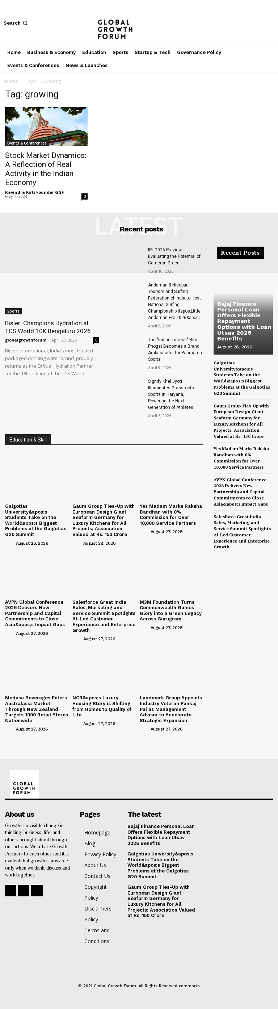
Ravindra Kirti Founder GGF (34, 192)
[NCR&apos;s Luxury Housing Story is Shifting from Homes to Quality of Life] (104, 668)
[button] (16, 23)
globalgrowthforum (25, 340)
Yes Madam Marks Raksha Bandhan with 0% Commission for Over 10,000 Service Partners (171, 514)
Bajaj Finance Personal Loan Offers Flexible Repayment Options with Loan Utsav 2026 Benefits (244, 321)
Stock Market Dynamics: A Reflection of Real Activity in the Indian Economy (45, 169)
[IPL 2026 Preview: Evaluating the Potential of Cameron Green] (125, 258)
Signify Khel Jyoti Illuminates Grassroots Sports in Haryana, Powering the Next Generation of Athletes (171, 394)
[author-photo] (9, 543)
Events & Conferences (27, 143)
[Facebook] (248, 23)
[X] (270, 23)
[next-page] (229, 559)
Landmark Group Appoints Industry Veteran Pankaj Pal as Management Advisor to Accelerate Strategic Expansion (171, 709)
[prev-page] (218, 559)
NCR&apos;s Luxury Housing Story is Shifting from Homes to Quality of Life (101, 706)
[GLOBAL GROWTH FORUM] (139, 23)
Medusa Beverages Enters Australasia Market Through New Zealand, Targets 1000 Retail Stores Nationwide (36, 709)
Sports (13, 311)
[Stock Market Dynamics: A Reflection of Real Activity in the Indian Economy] (46, 126)
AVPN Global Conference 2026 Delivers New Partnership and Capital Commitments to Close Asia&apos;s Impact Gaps (35, 613)
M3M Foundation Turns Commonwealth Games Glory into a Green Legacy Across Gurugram (171, 610)
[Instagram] (259, 23)
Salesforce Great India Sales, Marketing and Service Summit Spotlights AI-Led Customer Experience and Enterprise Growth (103, 616)
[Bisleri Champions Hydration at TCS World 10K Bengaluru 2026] (52, 280)
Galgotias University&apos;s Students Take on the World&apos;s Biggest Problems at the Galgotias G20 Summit (35, 520)
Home (11, 81)
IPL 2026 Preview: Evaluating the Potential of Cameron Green (174, 256)
